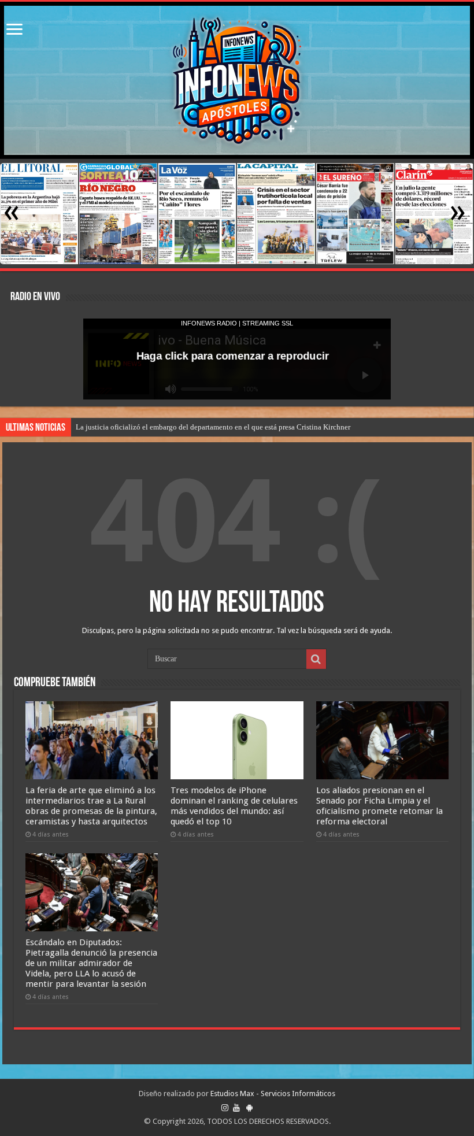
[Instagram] (224, 1108)
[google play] (249, 1108)
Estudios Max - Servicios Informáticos (272, 1093)
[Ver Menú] (14, 30)
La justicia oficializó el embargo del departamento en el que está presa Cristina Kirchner (213, 427)
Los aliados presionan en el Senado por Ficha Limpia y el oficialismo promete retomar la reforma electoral (379, 806)
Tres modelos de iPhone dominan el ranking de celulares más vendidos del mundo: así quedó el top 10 (234, 806)
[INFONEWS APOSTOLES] (237, 80)
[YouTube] (236, 1108)
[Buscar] (316, 659)
